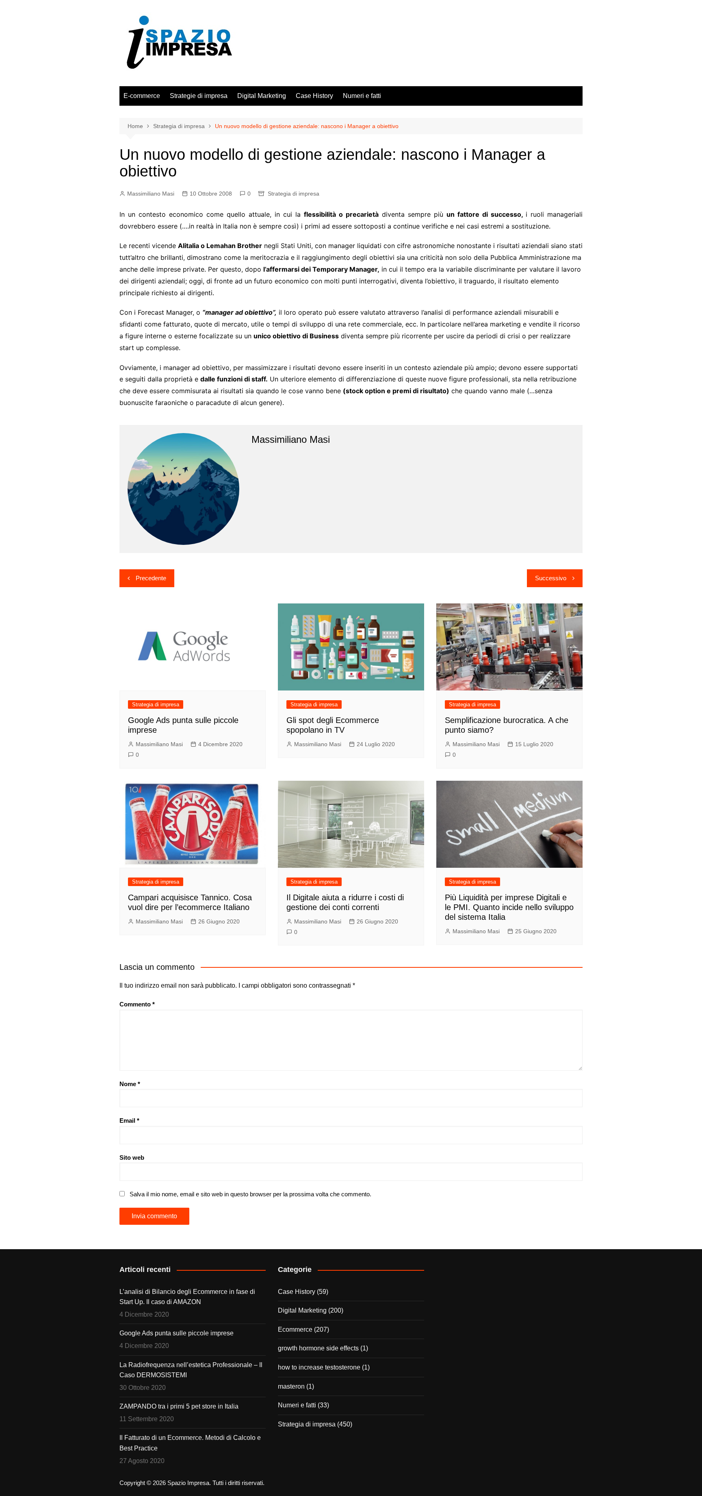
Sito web (131, 1157)
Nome (129, 1083)
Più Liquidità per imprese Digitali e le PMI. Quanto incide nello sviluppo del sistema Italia (509, 907)
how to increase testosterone (319, 1367)
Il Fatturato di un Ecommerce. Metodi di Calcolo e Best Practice (190, 1443)
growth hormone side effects (318, 1348)
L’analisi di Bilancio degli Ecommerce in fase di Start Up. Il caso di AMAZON (187, 1297)
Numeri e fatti (362, 95)
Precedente (151, 578)
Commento (137, 1004)
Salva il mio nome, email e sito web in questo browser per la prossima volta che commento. (250, 1194)
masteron (291, 1386)
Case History (314, 95)
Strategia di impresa (293, 193)
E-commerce (142, 95)
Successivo (550, 578)
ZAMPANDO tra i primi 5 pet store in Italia (178, 1406)
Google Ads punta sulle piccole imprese (176, 1333)
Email (129, 1120)
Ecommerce (295, 1329)
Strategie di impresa (199, 95)
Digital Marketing (261, 95)
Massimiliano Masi (150, 193)
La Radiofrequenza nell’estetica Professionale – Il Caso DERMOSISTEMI (190, 1370)
